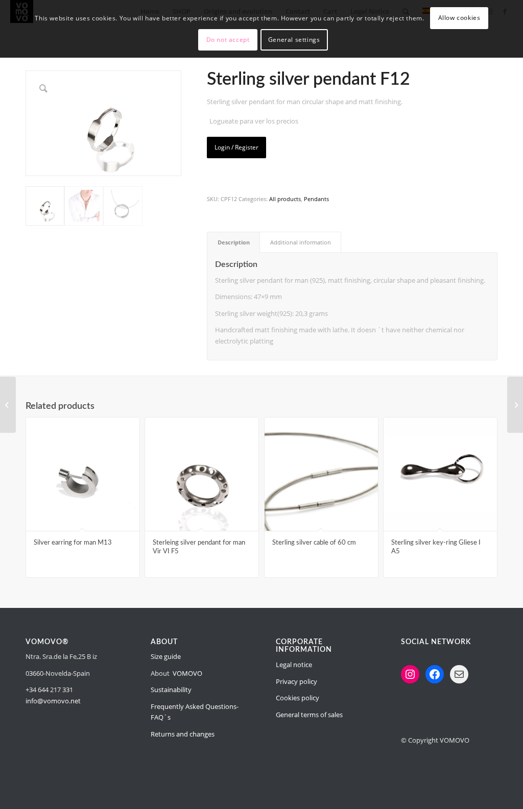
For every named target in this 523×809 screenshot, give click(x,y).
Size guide (166, 656)
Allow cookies (459, 17)
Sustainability (171, 689)
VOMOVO (187, 673)
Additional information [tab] (300, 242)
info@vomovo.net (53, 700)
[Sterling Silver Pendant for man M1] (515, 405)
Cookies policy (297, 697)
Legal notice (294, 664)
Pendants (316, 199)
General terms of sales (309, 714)
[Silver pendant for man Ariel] (8, 405)
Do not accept (228, 39)
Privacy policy (296, 681)
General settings (294, 39)
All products (285, 199)
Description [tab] (234, 242)
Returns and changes (183, 734)
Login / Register (236, 147)
